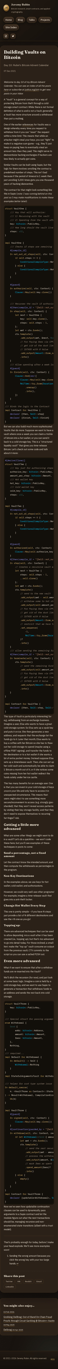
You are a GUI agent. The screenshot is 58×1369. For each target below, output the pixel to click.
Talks (32, 19)
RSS (53, 1359)
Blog (20, 19)
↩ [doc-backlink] (17, 1263)
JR (6, 7)
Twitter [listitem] (9, 1281)
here (6, 89)
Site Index (11, 27)
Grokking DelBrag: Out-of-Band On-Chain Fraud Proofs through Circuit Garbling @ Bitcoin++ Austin (29, 1321)
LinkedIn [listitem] (10, 1286)
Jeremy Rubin (20, 4)
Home (8, 19)
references (27, 124)
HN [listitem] (18, 1281)
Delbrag (13, 1329)
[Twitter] (12, 36)
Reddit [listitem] (28, 1281)
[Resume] (5, 36)
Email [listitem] (39, 1281)
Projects (45, 19)
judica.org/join (32, 89)
